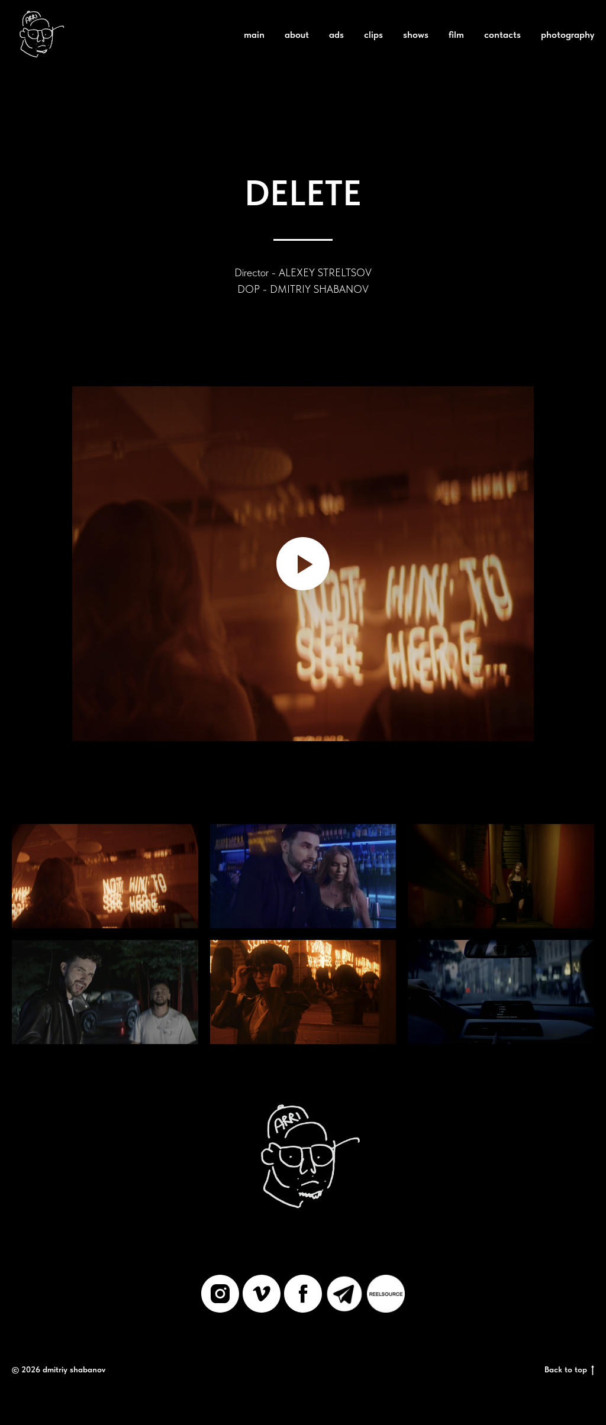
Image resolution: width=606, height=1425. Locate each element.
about (297, 34)
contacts (502, 34)
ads (336, 34)
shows (415, 34)
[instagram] (220, 1294)
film (456, 34)
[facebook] (303, 1294)
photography (567, 34)
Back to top (565, 1369)
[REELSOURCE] (386, 1294)
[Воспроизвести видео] (303, 563)
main (254, 34)
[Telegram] (344, 1294)
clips (373, 34)
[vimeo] (262, 1294)
